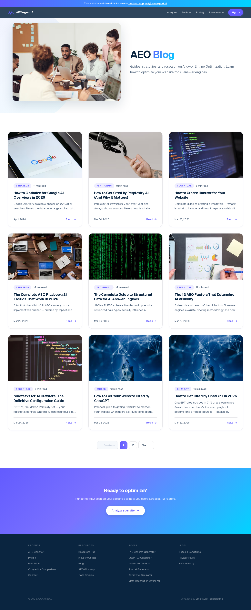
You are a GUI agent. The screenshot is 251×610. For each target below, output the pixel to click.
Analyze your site (123, 510)
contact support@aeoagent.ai (147, 3)
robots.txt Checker (139, 563)
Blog (81, 563)
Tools (185, 12)
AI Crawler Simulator (140, 575)
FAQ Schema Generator (142, 552)
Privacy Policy (187, 557)
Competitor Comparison (42, 569)
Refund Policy (186, 563)
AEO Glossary (86, 569)
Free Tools (34, 563)
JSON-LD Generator (140, 557)
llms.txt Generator (139, 569)
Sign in (235, 12)
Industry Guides (87, 557)
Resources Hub (86, 552)
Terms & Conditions (190, 552)
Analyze (172, 12)
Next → (146, 445)
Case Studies (86, 575)
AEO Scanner (36, 552)
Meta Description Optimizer (144, 581)
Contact (32, 575)
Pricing (200, 12)
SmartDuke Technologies (209, 598)
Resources (215, 12)
